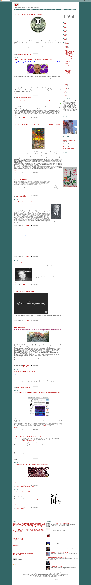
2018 (65, 33)
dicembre (66, 43)
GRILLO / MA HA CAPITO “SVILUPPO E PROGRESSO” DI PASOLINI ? (24, 549)
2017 (65, 34)
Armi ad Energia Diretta (26, 523)
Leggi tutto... (16, 50)
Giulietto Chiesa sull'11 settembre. (18, 538)
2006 (65, 95)
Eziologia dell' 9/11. (16, 545)
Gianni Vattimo (19, 525)
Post (15, 564)
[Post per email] (31, 95)
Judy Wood (14, 526)
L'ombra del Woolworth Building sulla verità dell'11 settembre (60, 552)
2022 (65, 27)
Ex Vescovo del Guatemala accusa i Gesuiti (25, 263)
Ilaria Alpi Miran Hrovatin (38, 525)
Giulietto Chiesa (23, 525)
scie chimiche (38, 529)
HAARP (33, 525)
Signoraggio (16, 530)
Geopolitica (15, 525)
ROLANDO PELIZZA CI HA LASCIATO (53, 539)
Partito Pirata (24, 528)
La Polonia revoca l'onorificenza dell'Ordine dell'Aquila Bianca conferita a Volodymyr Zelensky (69, 146)
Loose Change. (15, 544)
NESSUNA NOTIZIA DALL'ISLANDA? (24, 372)
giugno (66, 81)
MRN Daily (26, 9)
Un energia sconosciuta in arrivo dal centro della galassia (28, 436)
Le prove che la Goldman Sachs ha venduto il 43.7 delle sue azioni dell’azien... (63, 528)
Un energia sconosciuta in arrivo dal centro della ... (70, 75)
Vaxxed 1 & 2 (51, 9)
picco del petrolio (28, 528)
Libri (15, 9)
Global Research (29, 525)
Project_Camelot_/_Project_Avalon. (28, 440)
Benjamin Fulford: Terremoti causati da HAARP (58, 547)
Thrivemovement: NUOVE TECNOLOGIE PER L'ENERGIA (60, 523)
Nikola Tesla (34, 526)
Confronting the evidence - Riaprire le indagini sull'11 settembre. (22, 541)
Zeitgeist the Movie (19, 531)
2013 (65, 39)
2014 (65, 38)
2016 (65, 35)
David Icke (43, 523)
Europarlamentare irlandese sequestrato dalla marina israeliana (56, 557)
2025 (65, 23)
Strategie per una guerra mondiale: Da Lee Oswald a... (70, 54)
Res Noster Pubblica (28, 226)
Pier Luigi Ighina (34, 528)
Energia (21, 524)
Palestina (20, 528)
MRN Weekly (32, 9)
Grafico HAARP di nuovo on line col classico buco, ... (70, 73)
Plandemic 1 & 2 (57, 9)
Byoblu (36, 523)
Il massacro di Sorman (19, 327)
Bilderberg (32, 523)
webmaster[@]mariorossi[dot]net (45, 582)
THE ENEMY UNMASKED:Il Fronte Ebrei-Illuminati (28, 14)
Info (19, 97)
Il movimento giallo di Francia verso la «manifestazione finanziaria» (23, 553)
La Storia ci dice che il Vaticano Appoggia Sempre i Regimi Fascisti (31, 464)
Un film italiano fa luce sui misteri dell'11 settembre (20, 537)
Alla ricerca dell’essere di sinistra (18, 552)
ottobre (66, 46)
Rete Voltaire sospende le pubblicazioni (69, 140)
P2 (18, 528)
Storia (19, 530)
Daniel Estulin (39, 523)
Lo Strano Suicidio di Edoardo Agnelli (56, 566)
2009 (65, 91)
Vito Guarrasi (41, 530)
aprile (66, 84)
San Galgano (29, 529)
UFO (32, 530)
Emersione (16, 232)
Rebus (38, 528)
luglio (66, 50)
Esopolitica (30, 524)
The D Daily (26, 530)
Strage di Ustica (22, 530)
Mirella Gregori (27, 526)
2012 (65, 41)
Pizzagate (62, 9)
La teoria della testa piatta (17, 554)
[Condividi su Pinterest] (37, 53)
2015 (65, 37)
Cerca (19, 9)
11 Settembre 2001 (44, 9)
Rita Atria (26, 529)
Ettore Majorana (34, 524)
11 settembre (15, 523)
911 (17, 97)
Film (13, 525)
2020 (65, 30)
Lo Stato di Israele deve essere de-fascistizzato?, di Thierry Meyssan (68, 149)
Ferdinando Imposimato (41, 524)
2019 (65, 31)
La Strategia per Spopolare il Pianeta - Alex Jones (26, 491)
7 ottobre (18, 523)
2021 (65, 29)
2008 (65, 92)
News (22, 9)
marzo (66, 85)
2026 (65, 22)
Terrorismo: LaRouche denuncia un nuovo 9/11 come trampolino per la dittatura (34, 100)
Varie (18, 257)
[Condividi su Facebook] (36, 53)
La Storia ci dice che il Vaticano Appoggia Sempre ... (69, 77)
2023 (65, 26)
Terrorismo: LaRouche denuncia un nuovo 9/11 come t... (69, 56)
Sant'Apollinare (34, 529)
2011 (65, 42)
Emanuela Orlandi (16, 524)
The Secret (30, 530)
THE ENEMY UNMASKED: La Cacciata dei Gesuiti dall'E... (69, 58)
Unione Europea (73, 9)
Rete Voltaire (38, 9)
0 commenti (27, 95)
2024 (65, 25)
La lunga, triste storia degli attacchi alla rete (25, 291)
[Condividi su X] (35, 53)
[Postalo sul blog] (34, 53)
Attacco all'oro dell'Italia (20, 179)
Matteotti (67, 9)
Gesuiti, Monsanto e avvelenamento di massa (25, 201)
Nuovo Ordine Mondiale (24, 54)
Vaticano (30, 54)
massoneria (19, 54)
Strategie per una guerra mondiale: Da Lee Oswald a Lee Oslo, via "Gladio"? (33, 59)
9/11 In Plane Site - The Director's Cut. (19, 539)
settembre (66, 47)
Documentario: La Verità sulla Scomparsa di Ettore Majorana (60, 561)
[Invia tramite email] (33, 53)
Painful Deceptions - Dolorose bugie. (18, 540)
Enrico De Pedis (25, 524)
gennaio (66, 88)
